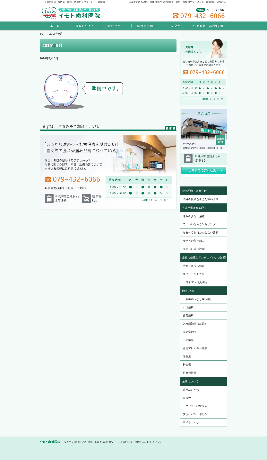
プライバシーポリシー (196, 414)
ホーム (54, 26)
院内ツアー (189, 398)
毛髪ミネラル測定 (194, 265)
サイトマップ (191, 422)
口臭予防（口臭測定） (196, 282)
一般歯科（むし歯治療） (198, 299)
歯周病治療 (189, 331)
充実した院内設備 (194, 248)
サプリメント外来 (194, 273)
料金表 (187, 364)
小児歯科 (188, 307)
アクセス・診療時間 (195, 406)
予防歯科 (188, 340)
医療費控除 (189, 372)
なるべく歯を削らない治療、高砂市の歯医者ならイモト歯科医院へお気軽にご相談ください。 (113, 441)
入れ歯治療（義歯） (195, 323)
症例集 (187, 356)
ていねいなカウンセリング (199, 224)
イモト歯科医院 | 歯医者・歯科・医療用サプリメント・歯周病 (72, 2)
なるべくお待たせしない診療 (200, 232)
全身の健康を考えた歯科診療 (200, 199)
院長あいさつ (191, 389)
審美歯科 (188, 315)
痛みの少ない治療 (194, 216)
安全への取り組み (194, 240)
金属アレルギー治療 (195, 348)
